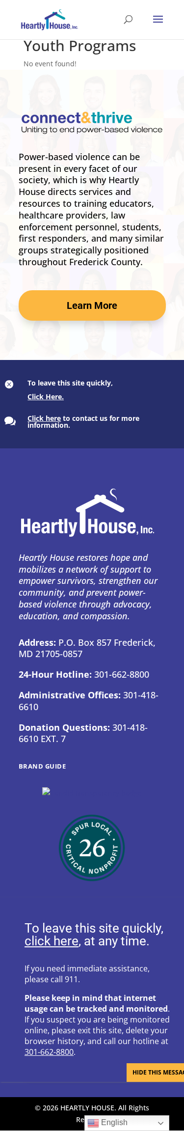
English (113, 1122)
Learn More (92, 305)
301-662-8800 (49, 1052)
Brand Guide (42, 766)
